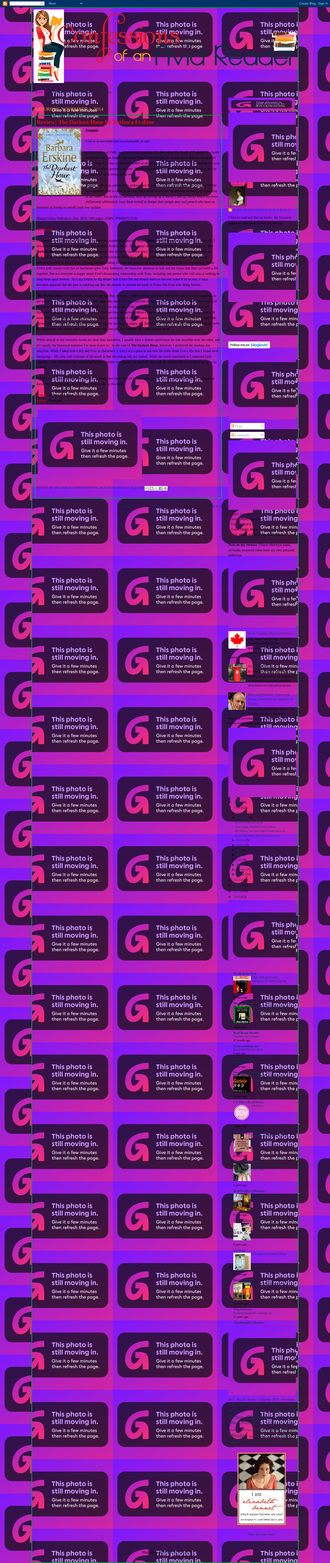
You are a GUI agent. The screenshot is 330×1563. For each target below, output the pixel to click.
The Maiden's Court (247, 1220)
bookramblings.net (246, 1046)
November (242, 817)
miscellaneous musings (264, 1436)
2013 (237, 880)
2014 (237, 807)
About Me (58, 92)
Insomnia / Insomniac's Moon (269, 1254)
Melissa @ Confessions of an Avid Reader (261, 209)
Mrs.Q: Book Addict (246, 1161)
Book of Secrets (243, 1059)
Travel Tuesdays (266, 1441)
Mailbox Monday (259, 666)
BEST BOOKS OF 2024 (247, 1049)
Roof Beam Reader (246, 1033)
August (240, 845)
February (241, 869)
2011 (237, 891)
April (239, 859)
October (241, 840)
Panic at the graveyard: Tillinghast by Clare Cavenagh (269, 979)
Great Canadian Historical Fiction (270, 633)
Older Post (215, 506)
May (239, 855)
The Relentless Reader (248, 1322)
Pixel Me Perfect (176, 1552)
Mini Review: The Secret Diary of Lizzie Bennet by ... (261, 831)
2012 (237, 885)
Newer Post (42, 506)
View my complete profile (246, 230)
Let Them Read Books (248, 1102)
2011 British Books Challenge (249, 1399)
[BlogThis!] (151, 488)
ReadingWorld (243, 1003)
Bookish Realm (243, 1280)
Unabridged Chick (245, 1132)
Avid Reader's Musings (249, 1191)
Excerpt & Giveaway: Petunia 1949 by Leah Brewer (269, 1078)
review (287, 1435)
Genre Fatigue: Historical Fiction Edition (255, 826)
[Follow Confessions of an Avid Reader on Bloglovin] (249, 347)
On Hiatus (258, 1105)
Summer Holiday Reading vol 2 (270, 1283)
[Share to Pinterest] (165, 488)
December (242, 813)
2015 (237, 802)
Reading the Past (244, 973)
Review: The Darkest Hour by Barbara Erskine (257, 835)
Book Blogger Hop (271, 1423)
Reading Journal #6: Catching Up (252, 1313)
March (240, 864)
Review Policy (82, 92)
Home (39, 92)
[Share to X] (156, 488)
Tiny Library (242, 1309)
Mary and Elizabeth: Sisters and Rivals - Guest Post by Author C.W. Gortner (271, 699)
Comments (242, 435)
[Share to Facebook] (160, 488)
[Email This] (146, 488)
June (239, 850)
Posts (238, 426)
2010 (237, 897)
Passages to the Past (246, 1072)
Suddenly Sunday (240, 1441)
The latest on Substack (246, 1036)
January (241, 874)
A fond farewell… (243, 1063)
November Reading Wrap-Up (249, 822)
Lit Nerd (239, 1250)
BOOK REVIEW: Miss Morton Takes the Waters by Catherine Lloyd (270, 1010)
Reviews (105, 92)
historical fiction (263, 1430)
